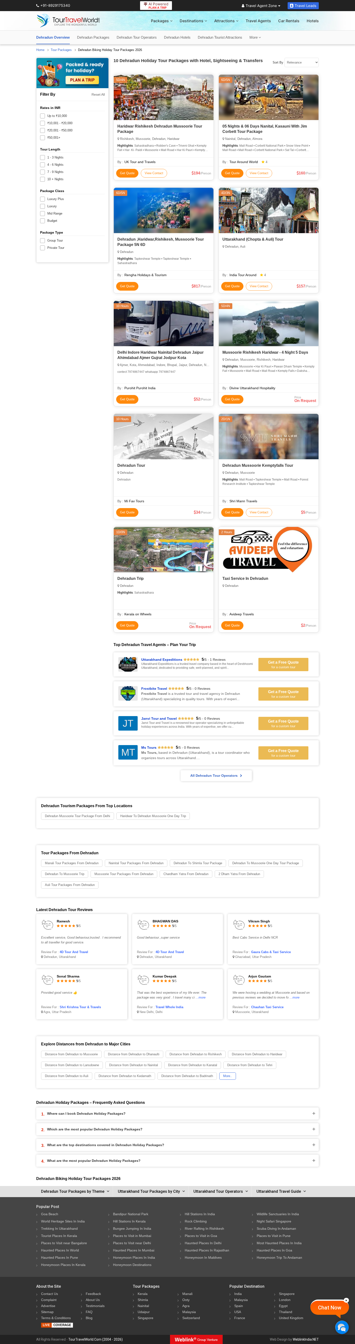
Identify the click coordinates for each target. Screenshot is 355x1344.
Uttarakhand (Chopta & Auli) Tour (252, 239)
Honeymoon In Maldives (203, 1257)
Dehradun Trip (130, 578)
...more (201, 997)
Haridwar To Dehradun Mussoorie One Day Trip (153, 816)
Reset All (98, 94)
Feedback (93, 1294)
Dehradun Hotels (177, 37)
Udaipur (144, 1312)
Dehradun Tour (131, 465)
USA (237, 1312)
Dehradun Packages (93, 37)
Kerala (143, 1294)
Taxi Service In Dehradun (245, 578)
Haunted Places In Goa (274, 1250)
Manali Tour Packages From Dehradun (72, 863)
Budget (52, 221)
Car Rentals (288, 20)
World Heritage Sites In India (63, 1221)
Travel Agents (258, 20)
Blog (89, 1318)
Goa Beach (49, 1214)
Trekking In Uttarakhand (59, 1228)
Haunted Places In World (60, 1250)
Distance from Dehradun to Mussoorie (71, 1054)
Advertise (48, 1306)
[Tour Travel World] (68, 21)
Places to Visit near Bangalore (64, 1243)
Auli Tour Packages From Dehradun (70, 885)
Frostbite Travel (154, 688)
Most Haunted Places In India (279, 1243)
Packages (160, 20)
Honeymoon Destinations (132, 1265)
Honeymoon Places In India (134, 1257)
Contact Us (49, 1294)
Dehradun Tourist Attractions (220, 37)
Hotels (313, 20)
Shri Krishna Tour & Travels (80, 1007)
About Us (93, 1300)
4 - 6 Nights (55, 164)
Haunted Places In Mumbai (133, 1250)
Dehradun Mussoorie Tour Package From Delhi (77, 816)
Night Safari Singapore (274, 1221)
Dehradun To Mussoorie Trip (64, 874)
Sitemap (47, 1312)
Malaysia (189, 1312)
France (239, 1318)
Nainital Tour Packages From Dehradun (136, 863)
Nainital (143, 1306)
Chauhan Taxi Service (267, 1007)
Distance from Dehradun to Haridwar (257, 1054)
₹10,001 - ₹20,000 (59, 123)
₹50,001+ (53, 137)
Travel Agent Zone (261, 5)
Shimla (143, 1300)
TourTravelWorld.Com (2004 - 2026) (95, 1339)
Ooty (186, 1300)
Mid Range (54, 213)
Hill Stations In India (200, 1214)
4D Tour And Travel (74, 952)
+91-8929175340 (55, 5)
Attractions (224, 20)
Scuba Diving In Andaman (276, 1228)
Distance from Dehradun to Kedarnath (125, 1076)
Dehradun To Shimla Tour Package (198, 863)
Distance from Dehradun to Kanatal (192, 1065)
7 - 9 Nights (55, 172)
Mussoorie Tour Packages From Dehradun (123, 874)
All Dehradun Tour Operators (214, 775)
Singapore (145, 1318)
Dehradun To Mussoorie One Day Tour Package (265, 863)
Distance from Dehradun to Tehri (249, 1065)
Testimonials (95, 1306)
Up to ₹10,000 (57, 116)
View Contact (154, 173)
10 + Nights (55, 179)
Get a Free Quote (283, 664)
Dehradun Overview (53, 37)
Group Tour (55, 240)
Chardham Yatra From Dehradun (185, 874)
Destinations (191, 20)
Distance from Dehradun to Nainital (133, 1065)
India (238, 1294)
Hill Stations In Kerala (129, 1221)
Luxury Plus (55, 199)
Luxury (52, 206)
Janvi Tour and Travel (159, 718)
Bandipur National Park (130, 1214)
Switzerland (191, 1318)
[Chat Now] (341, 1327)
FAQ (89, 1312)
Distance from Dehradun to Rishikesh (196, 1054)
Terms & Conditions (56, 1318)
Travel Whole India (169, 1007)
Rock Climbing (196, 1221)
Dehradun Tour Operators (137, 37)
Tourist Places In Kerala (59, 1236)
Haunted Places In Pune (59, 1257)
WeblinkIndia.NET (306, 1339)
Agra (186, 1306)
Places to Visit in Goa (201, 1236)
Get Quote (127, 173)
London (285, 1300)
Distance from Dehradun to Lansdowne (72, 1065)
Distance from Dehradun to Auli (66, 1076)
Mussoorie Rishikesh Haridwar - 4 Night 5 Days (265, 352)
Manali (187, 1294)
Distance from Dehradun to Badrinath (187, 1076)
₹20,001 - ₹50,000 (59, 130)
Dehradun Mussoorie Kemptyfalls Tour (257, 465)
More (254, 37)
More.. (227, 1076)
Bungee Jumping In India (132, 1228)
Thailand (285, 1312)
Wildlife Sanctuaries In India (278, 1214)
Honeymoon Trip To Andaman (279, 1257)
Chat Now (329, 1308)
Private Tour (55, 248)
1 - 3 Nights (55, 157)
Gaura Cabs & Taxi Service (271, 952)
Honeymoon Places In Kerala (63, 1265)
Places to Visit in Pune (274, 1236)
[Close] (346, 1300)
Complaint (49, 1300)
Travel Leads (305, 5)
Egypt (283, 1306)
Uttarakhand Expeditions (161, 659)
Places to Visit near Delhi (132, 1243)
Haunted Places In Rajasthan (207, 1250)
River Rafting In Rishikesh (204, 1228)
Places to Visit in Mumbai (132, 1236)
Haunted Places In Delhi (203, 1243)
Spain (238, 1306)
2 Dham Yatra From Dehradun (239, 874)
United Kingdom (291, 1318)
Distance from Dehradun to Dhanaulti (133, 1054)
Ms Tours (148, 747)
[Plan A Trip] (72, 73)
